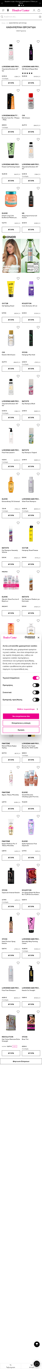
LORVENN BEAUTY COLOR (13, 115)
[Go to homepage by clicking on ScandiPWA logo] (21, 10)
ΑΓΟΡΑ (11, 83)
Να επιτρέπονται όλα (21, 716)
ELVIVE (5, 213)
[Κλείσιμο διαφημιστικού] (38, 637)
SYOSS (24, 352)
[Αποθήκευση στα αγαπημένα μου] (18, 41)
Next (40, 3)
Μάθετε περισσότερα (26, 709)
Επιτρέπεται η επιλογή (21, 723)
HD (23, 213)
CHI (23, 115)
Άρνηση (21, 730)
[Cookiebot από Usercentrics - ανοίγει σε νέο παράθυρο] (26, 637)
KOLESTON (26, 303)
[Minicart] (38, 10)
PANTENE (6, 743)
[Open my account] (34, 10)
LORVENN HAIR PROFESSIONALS (15, 66)
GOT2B (5, 303)
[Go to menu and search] (3, 10)
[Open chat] (37, 1364)
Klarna (21, 3)
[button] (2, 17)
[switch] (36, 685)
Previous (2, 3)
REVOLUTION (7, 1037)
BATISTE (25, 401)
